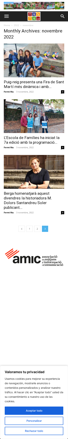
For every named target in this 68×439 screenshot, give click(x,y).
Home (7, 25)
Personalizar (34, 420)
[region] (34, 402)
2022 (16, 25)
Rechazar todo (34, 430)
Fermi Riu (9, 91)
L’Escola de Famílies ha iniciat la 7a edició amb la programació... (32, 140)
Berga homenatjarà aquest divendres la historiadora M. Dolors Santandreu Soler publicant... (28, 200)
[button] (6, 16)
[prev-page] (22, 229)
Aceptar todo (34, 410)
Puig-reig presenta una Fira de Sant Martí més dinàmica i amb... (34, 84)
